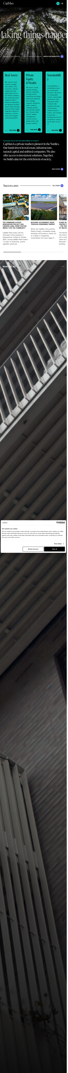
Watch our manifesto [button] (51, 56)
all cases (56, 185)
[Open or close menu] (61, 3)
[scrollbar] (33, 252)
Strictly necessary (33, 549)
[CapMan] (8, 3)
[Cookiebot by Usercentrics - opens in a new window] (57, 523)
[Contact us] (58, 3)
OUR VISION (56, 169)
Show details (58, 543)
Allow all (54, 549)
